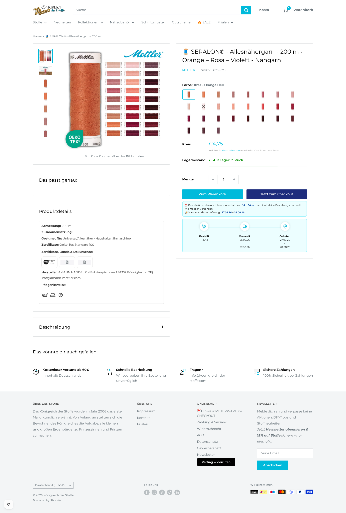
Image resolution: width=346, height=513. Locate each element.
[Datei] (49, 262)
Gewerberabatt (209, 448)
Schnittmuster (153, 22)
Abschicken (272, 465)
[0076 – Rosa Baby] (248, 107)
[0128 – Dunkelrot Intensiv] (277, 119)
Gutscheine (181, 22)
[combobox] (157, 10)
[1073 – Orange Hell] (188, 95)
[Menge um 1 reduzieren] (213, 179)
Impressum (146, 411)
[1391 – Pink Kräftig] (277, 107)
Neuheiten (62, 22)
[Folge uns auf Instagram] (154, 492)
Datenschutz (207, 442)
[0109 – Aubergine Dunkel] (188, 131)
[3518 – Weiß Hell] (203, 107)
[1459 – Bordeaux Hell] (233, 119)
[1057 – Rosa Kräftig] (277, 95)
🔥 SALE (204, 22)
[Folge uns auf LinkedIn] (177, 492)
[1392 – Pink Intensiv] (292, 107)
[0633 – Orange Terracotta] (218, 95)
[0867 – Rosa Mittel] (262, 95)
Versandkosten (231, 150)
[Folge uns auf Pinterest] (162, 492)
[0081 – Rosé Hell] (218, 107)
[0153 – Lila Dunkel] (203, 131)
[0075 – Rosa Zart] (233, 107)
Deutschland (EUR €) (50, 485)
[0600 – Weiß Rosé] (188, 107)
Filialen (223, 22)
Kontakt (143, 418)
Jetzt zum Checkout (276, 194)
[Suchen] (246, 10)
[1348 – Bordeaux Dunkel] (248, 119)
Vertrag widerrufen (216, 462)
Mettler (188, 70)
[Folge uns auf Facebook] (147, 492)
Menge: (188, 179)
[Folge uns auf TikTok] (169, 492)
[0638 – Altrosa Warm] (248, 95)
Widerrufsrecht (209, 429)
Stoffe (37, 22)
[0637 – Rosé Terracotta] (233, 95)
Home (37, 36)
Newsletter (206, 455)
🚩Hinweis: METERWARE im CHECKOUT (219, 413)
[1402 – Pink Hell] (262, 107)
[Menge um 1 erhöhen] (234, 179)
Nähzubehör (120, 22)
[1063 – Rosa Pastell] (292, 95)
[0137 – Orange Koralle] (203, 95)
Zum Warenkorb (212, 194)
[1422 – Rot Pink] (188, 119)
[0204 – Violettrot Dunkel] (292, 119)
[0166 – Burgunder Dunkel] (262, 119)
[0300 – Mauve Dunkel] (218, 131)
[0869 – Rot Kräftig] (203, 119)
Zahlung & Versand (212, 422)
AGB (200, 435)
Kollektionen (88, 22)
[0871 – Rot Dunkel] (218, 119)
